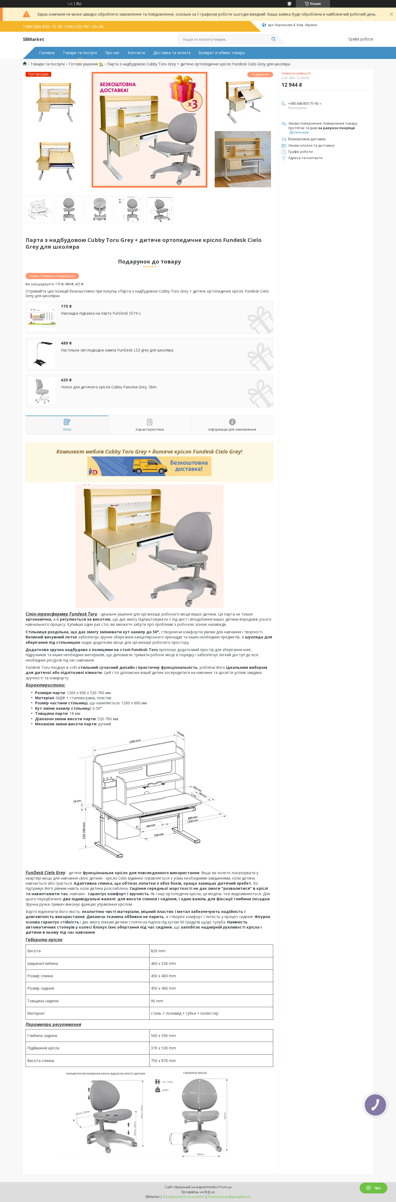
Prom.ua (224, 1187)
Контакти (136, 53)
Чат (377, 1188)
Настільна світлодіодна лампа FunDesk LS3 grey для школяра (117, 350)
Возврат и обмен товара (222, 53)
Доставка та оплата (171, 53)
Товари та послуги (80, 53)
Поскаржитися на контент (183, 1196)
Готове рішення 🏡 (86, 64)
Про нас (112, 53)
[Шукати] (273, 39)
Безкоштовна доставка (306, 139)
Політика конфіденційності (229, 1196)
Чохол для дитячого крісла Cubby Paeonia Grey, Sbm (109, 387)
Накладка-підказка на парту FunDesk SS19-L (101, 313)
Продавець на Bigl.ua (198, 1192)
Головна (47, 53)
